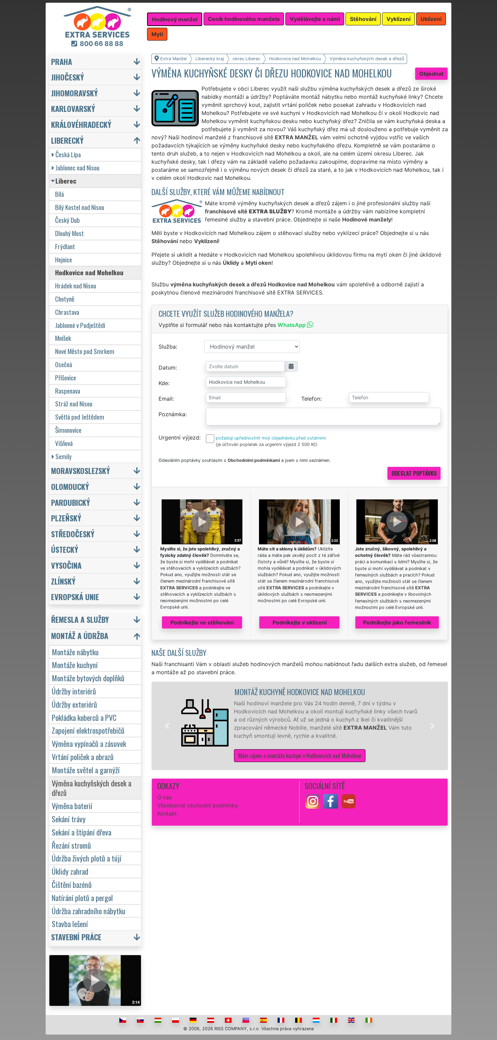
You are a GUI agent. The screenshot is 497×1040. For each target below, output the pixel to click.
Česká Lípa (68, 154)
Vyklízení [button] (398, 19)
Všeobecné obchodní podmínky (197, 805)
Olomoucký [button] (70, 486)
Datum (167, 367)
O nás (164, 797)
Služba (167, 346)
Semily (63, 456)
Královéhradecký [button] (81, 124)
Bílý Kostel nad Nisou (79, 207)
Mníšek (63, 338)
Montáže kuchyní (75, 664)
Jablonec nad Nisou (77, 167)
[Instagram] (313, 800)
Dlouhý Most (69, 233)
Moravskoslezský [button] (80, 470)
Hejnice (63, 259)
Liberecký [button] (67, 140)
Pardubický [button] (70, 502)
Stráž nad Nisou (73, 403)
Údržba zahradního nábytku (88, 910)
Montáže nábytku (75, 651)
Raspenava (67, 391)
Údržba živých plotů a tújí (86, 858)
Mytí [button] (157, 34)
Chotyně (64, 299)
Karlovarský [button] (73, 108)
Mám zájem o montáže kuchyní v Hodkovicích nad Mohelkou (299, 756)
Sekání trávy (69, 818)
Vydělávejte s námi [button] (315, 19)
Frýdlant (65, 246)
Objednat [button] (431, 73)
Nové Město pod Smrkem (84, 351)
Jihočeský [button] (67, 76)
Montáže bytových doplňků (88, 677)
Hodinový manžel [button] (174, 19)
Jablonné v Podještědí (80, 325)
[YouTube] (348, 800)
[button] (167, 726)
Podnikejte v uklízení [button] (300, 622)
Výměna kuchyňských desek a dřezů (91, 787)
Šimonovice (68, 430)
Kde (163, 383)
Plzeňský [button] (66, 517)
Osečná (63, 364)
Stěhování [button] (363, 19)
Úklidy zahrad (70, 871)
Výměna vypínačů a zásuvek (89, 743)
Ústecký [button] (64, 549)
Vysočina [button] (66, 565)
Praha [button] (61, 61)
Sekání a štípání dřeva (81, 831)
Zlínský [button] (63, 581)
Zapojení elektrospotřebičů (88, 730)
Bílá (59, 194)
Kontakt (167, 813)
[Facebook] (331, 800)
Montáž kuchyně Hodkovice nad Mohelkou (299, 691)
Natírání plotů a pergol (82, 897)
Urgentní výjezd (179, 437)
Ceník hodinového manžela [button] (244, 19)
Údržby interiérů (74, 690)
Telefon (310, 398)
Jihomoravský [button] (74, 92)
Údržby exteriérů (74, 704)
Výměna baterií (72, 805)
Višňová (64, 443)
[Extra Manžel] (97, 21)
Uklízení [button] (431, 19)
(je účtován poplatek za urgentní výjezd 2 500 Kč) (266, 444)
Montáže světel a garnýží (86, 769)
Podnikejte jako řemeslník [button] (397, 622)
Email (165, 398)
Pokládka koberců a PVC (84, 717)
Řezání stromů (71, 845)
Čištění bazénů (72, 884)
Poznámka (172, 414)
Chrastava (67, 312)
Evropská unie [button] (75, 596)
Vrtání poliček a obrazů (83, 756)
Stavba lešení (70, 923)
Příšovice (65, 377)
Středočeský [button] (72, 533)
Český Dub (67, 220)
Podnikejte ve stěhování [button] (202, 622)
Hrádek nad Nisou (75, 285)
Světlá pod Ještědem (79, 417)
